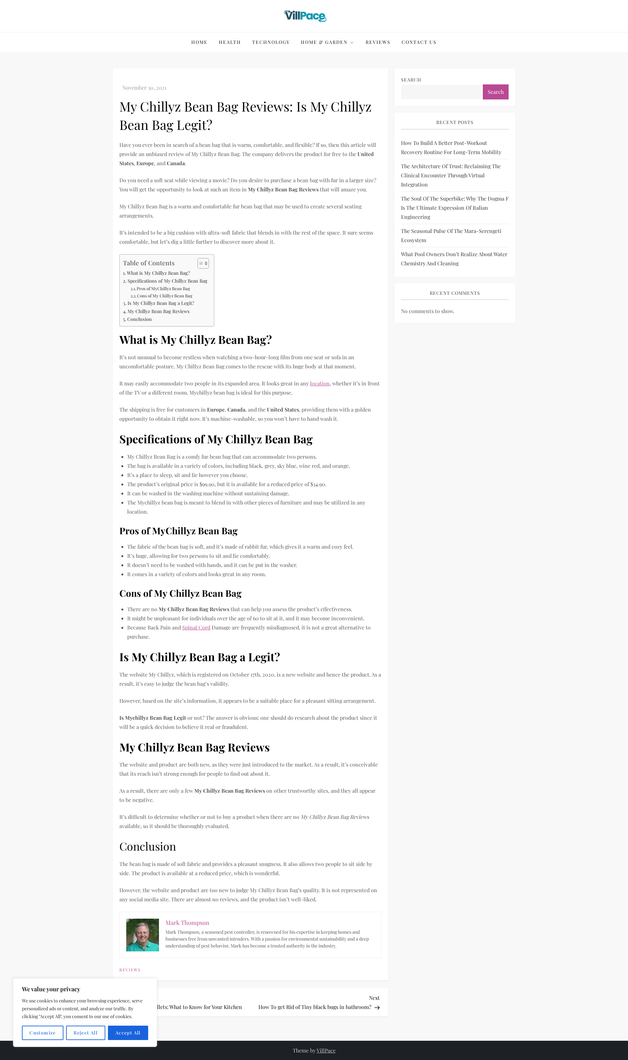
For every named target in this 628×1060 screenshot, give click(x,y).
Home (199, 42)
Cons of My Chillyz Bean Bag (164, 295)
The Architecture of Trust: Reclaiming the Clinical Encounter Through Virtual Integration (451, 175)
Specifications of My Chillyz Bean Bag (167, 280)
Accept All (128, 1033)
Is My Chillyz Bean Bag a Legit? (161, 303)
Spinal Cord (196, 627)
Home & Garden (324, 42)
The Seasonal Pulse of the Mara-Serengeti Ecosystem (451, 235)
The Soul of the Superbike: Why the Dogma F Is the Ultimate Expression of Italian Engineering (455, 207)
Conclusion (139, 319)
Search (411, 80)
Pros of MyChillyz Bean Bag (163, 288)
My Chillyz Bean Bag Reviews (159, 311)
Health (230, 42)
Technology (271, 42)
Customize (42, 1033)
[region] (85, 1012)
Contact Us (419, 42)
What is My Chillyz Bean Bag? (158, 273)
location (320, 383)
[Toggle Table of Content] (200, 263)
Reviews (378, 42)
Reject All (85, 1033)
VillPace (326, 1050)
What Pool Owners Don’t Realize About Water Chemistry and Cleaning (454, 259)
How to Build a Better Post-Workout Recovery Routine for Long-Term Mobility (451, 147)
